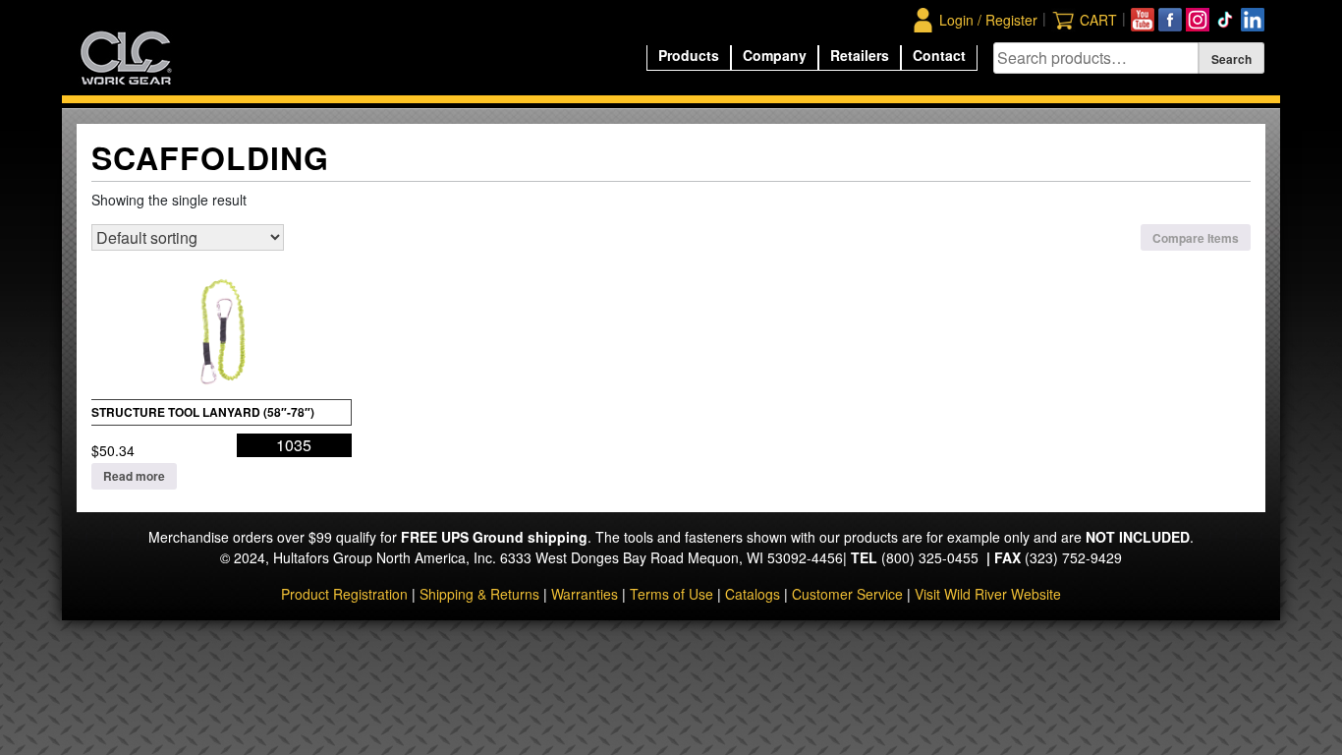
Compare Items (1195, 238)
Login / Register (988, 19)
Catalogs (752, 594)
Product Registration (344, 594)
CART (1098, 19)
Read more (134, 476)
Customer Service (847, 594)
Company (775, 55)
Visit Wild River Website (988, 594)
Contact (939, 55)
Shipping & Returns (479, 594)
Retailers (859, 55)
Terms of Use (671, 594)
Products (688, 55)
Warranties (584, 594)
